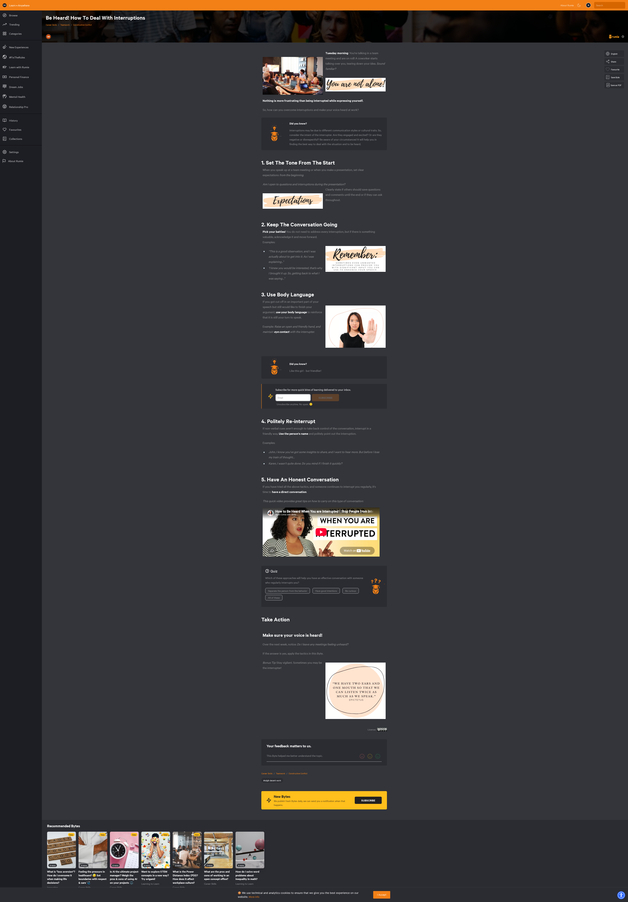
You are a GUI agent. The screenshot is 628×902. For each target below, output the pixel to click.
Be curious (350, 590)
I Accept (381, 894)
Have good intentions (326, 590)
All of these (274, 597)
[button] (621, 895)
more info (254, 896)
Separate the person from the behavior (287, 590)
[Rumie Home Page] (5, 5)
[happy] (378, 756)
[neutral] (370, 756)
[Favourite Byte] (73, 865)
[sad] (362, 756)
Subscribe (325, 397)
